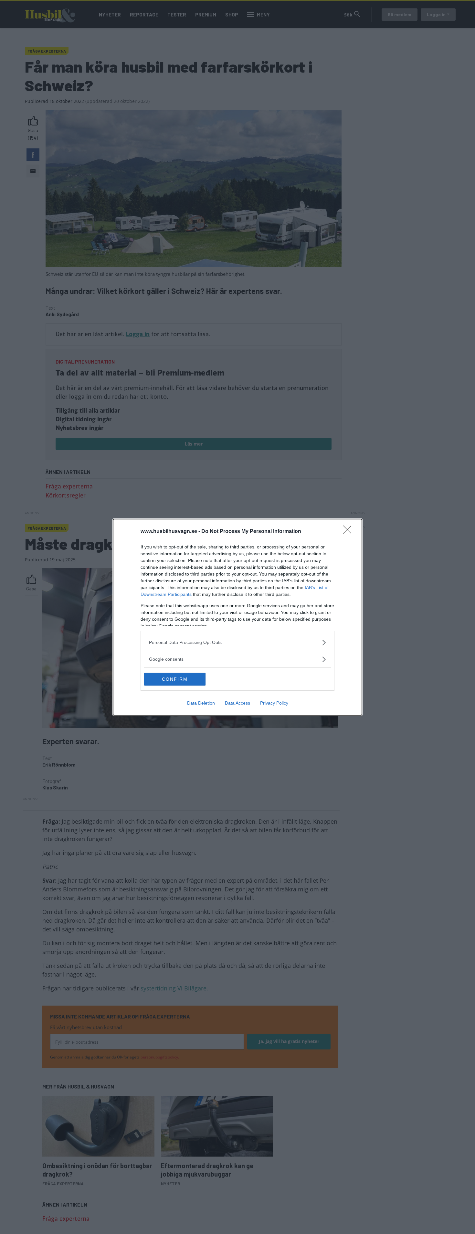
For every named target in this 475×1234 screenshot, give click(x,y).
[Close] (349, 532)
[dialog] (237, 617)
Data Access (237, 703)
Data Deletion (201, 703)
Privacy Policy (274, 703)
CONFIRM (175, 679)
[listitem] (237, 642)
